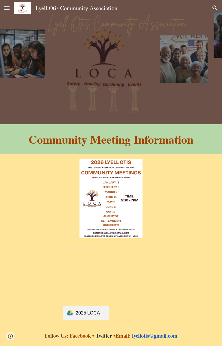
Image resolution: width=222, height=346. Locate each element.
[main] (111, 139)
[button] (7, 8)
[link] (86, 283)
